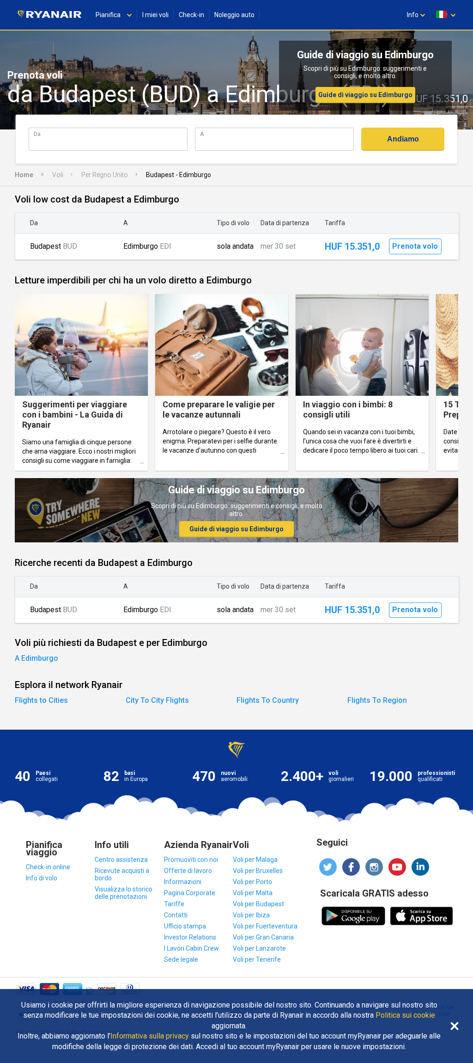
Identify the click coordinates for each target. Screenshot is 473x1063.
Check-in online (48, 867)
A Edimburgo (36, 658)
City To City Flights (157, 700)
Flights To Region (377, 700)
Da (37, 134)
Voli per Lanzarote (259, 948)
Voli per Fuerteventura (265, 926)
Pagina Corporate (189, 893)
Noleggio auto (234, 14)
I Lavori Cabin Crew (191, 948)
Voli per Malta (253, 893)
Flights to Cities (41, 700)
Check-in (191, 14)
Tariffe (174, 904)
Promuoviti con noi (191, 859)
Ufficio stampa (185, 926)
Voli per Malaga (255, 859)
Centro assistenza (121, 859)
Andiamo (403, 139)
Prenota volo (415, 246)
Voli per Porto (252, 881)
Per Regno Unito (104, 174)
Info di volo (41, 878)
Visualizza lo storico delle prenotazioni (123, 892)
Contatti (176, 915)
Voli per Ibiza (251, 915)
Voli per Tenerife (257, 959)
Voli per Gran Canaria (263, 937)
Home (24, 174)
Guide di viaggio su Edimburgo (365, 94)
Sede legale (181, 959)
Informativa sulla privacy (149, 1036)
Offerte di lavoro (188, 870)
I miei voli (155, 14)
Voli (57, 174)
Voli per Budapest (258, 904)
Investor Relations (190, 937)
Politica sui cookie (405, 1015)
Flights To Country (267, 700)
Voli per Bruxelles (258, 870)
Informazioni (182, 881)
